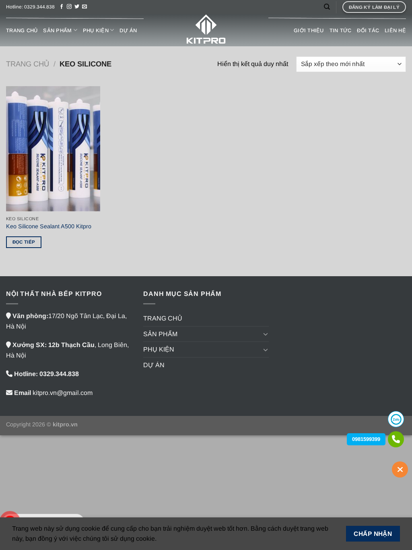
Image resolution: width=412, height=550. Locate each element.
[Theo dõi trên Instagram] (69, 7)
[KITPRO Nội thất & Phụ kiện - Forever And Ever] (206, 30)
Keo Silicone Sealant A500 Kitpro (48, 226)
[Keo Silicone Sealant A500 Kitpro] (53, 149)
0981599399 (366, 439)
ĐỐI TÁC (368, 30)
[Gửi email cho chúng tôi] (84, 7)
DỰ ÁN (128, 30)
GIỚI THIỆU (309, 30)
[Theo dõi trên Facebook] (61, 7)
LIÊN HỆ (395, 30)
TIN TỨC (341, 30)
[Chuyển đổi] (265, 334)
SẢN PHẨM (57, 30)
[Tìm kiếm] (327, 6)
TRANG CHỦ (21, 30)
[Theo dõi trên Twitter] (76, 7)
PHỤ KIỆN (96, 30)
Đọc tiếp (23, 242)
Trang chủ (27, 64)
